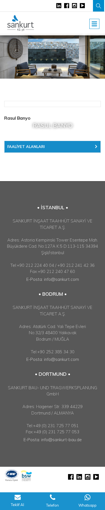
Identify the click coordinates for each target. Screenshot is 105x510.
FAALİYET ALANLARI (26, 146)
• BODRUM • (53, 294)
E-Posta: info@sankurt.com (52, 279)
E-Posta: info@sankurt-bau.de (53, 439)
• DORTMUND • (52, 374)
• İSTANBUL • (52, 207)
